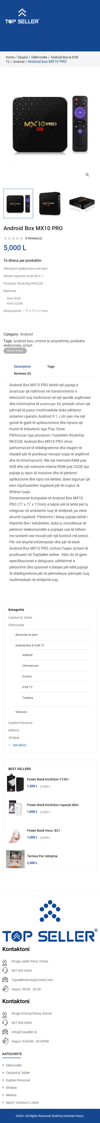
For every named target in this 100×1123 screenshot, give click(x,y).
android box (23, 341)
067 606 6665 (22, 970)
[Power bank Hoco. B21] (15, 833)
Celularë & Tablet (20, 617)
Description (22, 366)
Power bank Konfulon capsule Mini (53, 805)
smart (27, 345)
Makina (13, 730)
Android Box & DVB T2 (29, 645)
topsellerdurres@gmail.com (32, 980)
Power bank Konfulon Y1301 (48, 779)
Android (18, 62)
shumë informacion (38, 542)
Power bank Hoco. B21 (43, 830)
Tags (50, 366)
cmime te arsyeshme (52, 341)
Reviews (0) (22, 373)
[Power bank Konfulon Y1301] (15, 782)
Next (96, 203)
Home (10, 57)
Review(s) (33, 238)
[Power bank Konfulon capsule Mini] (15, 808)
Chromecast (30, 665)
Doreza (27, 676)
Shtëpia (13, 738)
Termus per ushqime (42, 856)
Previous (3, 203)
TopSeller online (46, 554)
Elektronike (39, 57)
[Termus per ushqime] (15, 859)
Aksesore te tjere (26, 634)
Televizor (21, 712)
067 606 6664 (22, 1023)
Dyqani (23, 57)
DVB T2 (27, 687)
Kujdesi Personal (20, 723)
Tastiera (27, 697)
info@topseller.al (24, 1032)
